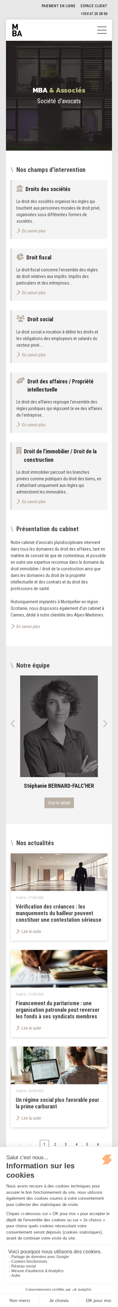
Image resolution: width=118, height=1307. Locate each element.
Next (104, 723)
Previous (13, 723)
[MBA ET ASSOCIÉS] (17, 30)
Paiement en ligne (59, 6)
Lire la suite (31, 931)
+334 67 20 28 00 (94, 14)
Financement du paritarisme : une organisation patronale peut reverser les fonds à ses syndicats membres (57, 1010)
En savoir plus (28, 626)
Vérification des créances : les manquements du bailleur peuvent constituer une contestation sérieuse (58, 913)
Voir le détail (59, 802)
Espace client (94, 6)
